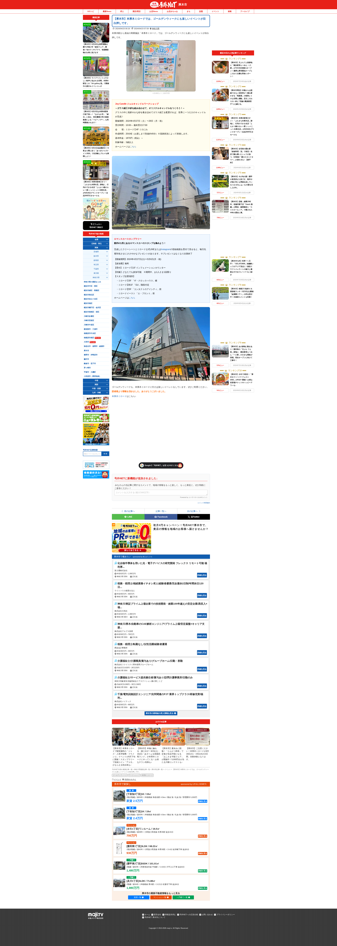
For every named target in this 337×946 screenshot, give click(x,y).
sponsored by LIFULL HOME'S (193, 784)
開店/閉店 (137, 11)
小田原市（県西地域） (92, 376)
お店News (153, 11)
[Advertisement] (233, 32)
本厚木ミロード (119, 396)
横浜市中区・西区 (91, 286)
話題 (201, 11)
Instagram (165, 249)
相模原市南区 (92, 338)
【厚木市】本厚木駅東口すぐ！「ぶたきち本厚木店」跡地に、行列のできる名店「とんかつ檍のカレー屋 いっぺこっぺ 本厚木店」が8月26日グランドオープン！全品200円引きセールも (242, 126)
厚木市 (182, 4)
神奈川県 (155, 29)
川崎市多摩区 (89, 316)
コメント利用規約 (203, 503)
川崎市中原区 (89, 325)
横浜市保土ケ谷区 (91, 299)
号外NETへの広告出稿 (189, 914)
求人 (122, 11)
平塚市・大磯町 (90, 372)
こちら (133, 146)
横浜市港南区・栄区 (91, 312)
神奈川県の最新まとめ (92, 282)
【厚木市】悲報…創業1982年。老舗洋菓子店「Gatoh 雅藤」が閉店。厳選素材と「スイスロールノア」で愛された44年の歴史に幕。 (241, 207)
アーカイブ (245, 11)
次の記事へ (192, 511)
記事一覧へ (161, 511)
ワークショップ (134, 775)
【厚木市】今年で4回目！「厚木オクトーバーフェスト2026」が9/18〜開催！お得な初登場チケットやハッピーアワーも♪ (241, 379)
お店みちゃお (172, 11)
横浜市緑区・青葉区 (91, 290)
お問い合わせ (207, 914)
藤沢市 (86, 359)
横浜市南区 (88, 303)
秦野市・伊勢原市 (91, 355)
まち (188, 11)
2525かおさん (130, 779)
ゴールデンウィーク (120, 775)
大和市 (89, 342)
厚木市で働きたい (122, 556)
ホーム (147, 914)
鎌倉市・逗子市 (90, 363)
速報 (230, 11)
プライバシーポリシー (225, 914)
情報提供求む (170, 914)
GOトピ (90, 11)
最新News (107, 11)
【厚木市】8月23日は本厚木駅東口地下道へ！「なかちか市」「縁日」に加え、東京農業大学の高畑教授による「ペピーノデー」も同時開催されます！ (96, 117)
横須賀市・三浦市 (91, 329)
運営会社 (157, 914)
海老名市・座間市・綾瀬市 (94, 346)
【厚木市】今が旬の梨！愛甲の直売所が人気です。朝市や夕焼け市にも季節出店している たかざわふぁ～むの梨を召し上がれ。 (241, 182)
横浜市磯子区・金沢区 (92, 307)
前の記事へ (129, 511)
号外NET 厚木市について (155, 917)
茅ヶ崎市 (87, 368)
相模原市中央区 (90, 333)
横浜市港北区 (89, 295)
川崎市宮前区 (89, 320)
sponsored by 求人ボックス (142, 557)
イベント (215, 11)
